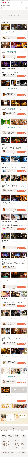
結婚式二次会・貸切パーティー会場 (14, 430)
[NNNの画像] (14, 159)
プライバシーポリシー (12, 452)
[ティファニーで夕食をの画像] (14, 83)
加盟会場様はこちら (21, 452)
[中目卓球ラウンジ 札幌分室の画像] (14, 198)
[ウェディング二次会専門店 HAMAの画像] (14, 371)
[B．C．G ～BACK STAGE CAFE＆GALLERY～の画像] (14, 390)
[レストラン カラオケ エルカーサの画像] (14, 351)
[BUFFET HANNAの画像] (14, 331)
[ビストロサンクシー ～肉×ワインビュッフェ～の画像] (14, 178)
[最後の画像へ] (25, 27)
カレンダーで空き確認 (22, 38)
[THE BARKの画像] (14, 103)
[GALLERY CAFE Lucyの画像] (14, 275)
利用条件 (8, 452)
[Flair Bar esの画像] (14, 140)
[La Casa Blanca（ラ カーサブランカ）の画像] (14, 122)
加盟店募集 (24, 452)
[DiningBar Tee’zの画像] (14, 236)
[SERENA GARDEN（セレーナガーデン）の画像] (14, 27)
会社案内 (3, 452)
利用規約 (6, 452)
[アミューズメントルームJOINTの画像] (14, 313)
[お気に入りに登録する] (25, 31)
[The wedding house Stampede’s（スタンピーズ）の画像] (14, 217)
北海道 (18, 430)
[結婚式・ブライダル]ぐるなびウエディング (5, 430)
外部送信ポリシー (16, 452)
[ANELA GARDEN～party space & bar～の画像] (14, 64)
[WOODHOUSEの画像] (14, 45)
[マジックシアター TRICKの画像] (14, 255)
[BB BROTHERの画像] (14, 294)
